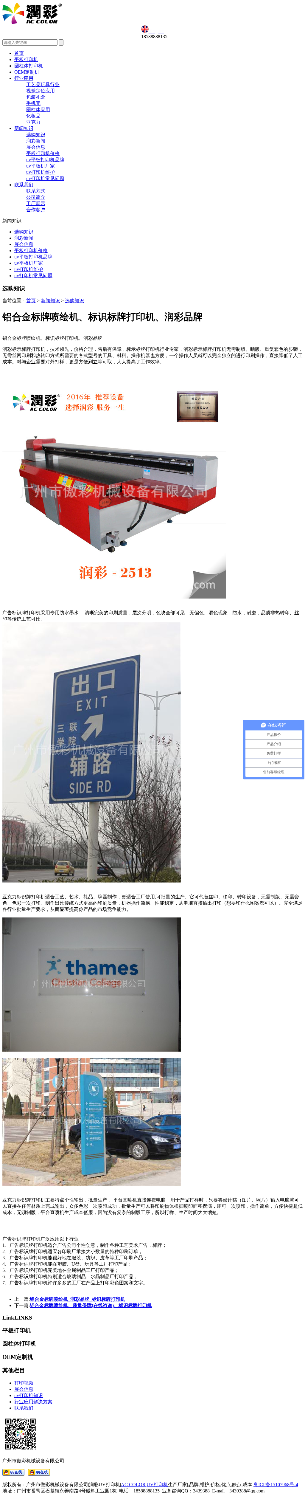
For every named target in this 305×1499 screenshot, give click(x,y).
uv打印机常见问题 (45, 178)
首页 (19, 53)
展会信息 (35, 147)
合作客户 (35, 209)
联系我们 (23, 184)
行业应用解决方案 (33, 1401)
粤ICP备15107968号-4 (275, 1484)
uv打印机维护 (40, 172)
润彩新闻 (35, 140)
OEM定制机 (26, 72)
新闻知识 (23, 128)
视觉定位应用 (40, 90)
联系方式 (35, 190)
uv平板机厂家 (40, 165)
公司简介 (35, 197)
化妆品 (33, 115)
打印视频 (23, 1382)
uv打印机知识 (28, 1395)
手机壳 (33, 103)
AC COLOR (133, 1484)
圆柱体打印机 (28, 65)
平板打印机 (26, 59)
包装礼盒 (35, 97)
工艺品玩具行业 (43, 84)
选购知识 (35, 134)
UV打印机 (157, 1484)
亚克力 (33, 122)
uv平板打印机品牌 (45, 159)
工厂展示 (35, 203)
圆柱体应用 (38, 109)
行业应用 (23, 78)
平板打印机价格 (43, 153)
